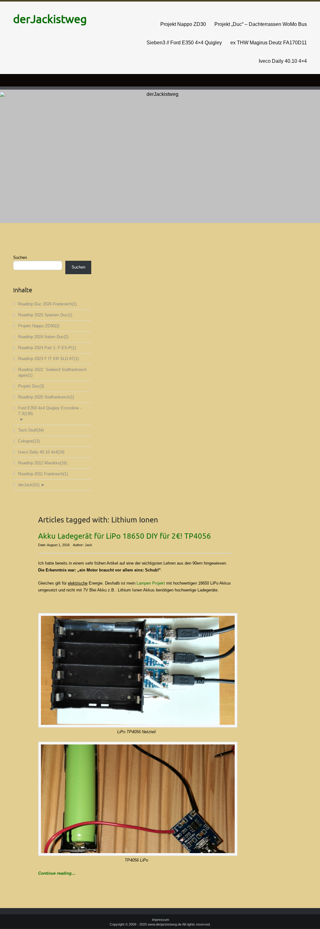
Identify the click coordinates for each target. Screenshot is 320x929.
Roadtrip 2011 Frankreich (43, 474)
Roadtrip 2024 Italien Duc (43, 336)
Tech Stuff (31, 430)
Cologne (29, 441)
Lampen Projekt (151, 583)
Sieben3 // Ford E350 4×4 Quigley (184, 42)
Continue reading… (57, 873)
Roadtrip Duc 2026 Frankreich (47, 304)
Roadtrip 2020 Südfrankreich (46, 397)
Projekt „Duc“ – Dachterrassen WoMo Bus (260, 24)
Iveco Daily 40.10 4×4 (283, 61)
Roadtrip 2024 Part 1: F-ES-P (47, 347)
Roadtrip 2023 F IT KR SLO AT (48, 358)
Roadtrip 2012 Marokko (42, 463)
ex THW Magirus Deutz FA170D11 (268, 42)
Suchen (20, 257)
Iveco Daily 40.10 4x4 (41, 452)
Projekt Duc (31, 386)
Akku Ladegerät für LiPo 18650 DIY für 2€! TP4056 (124, 536)
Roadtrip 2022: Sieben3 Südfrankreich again (52, 372)
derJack (28, 484)
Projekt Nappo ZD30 (183, 24)
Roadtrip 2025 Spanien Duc (45, 315)
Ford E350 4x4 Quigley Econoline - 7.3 (49, 411)
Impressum (160, 920)
